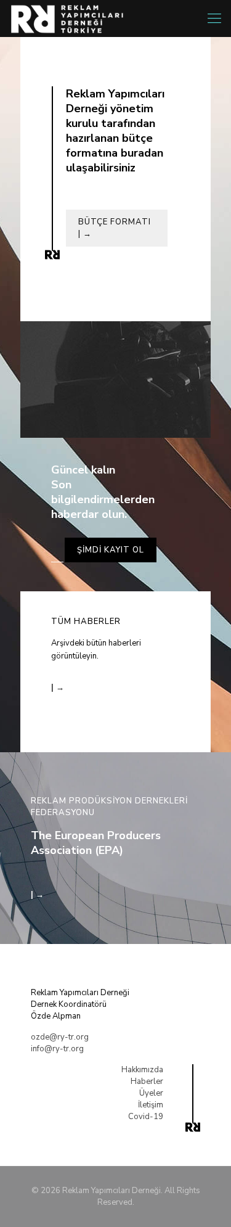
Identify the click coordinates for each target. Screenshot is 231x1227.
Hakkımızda (142, 1069)
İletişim (150, 1104)
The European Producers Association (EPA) (96, 843)
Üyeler (151, 1093)
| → (57, 687)
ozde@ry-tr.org (60, 1037)
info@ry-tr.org (57, 1048)
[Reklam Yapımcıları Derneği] (72, 18)
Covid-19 (145, 1116)
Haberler (147, 1081)
